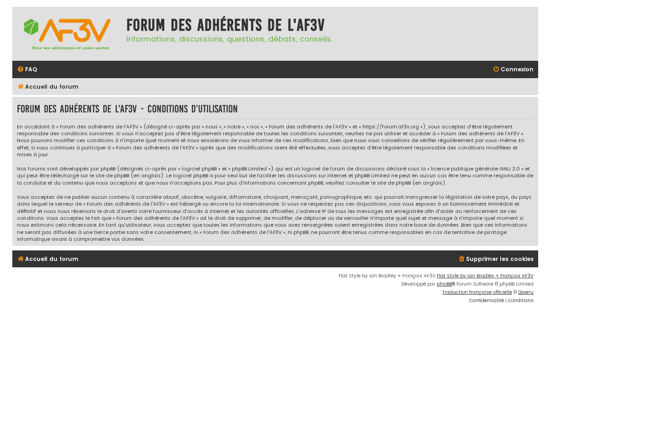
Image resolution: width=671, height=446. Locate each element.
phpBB (444, 284)
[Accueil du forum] (67, 33)
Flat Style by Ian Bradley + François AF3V (485, 275)
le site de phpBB (109, 175)
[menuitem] (27, 70)
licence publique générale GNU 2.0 (475, 168)
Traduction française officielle (477, 292)
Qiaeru (526, 292)
